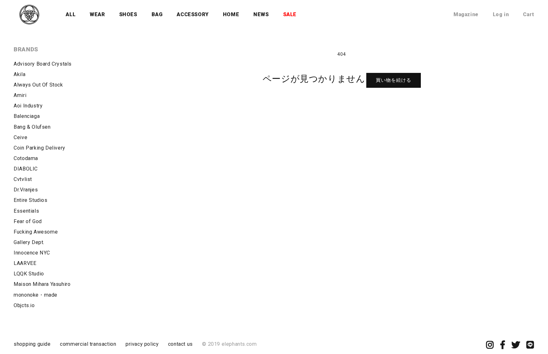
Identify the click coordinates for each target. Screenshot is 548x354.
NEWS (261, 14)
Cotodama (26, 158)
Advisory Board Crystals (43, 64)
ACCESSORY (192, 14)
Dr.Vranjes (26, 190)
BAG (157, 14)
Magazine (466, 14)
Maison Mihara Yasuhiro (42, 284)
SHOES (128, 14)
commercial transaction (88, 344)
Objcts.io (24, 305)
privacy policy (142, 344)
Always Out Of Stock (38, 85)
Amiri (20, 95)
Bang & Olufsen (32, 127)
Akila (19, 74)
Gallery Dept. (29, 242)
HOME (231, 14)
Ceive (20, 137)
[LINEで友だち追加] (530, 346)
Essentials (26, 211)
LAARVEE (25, 263)
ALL (70, 14)
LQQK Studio (29, 274)
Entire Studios (30, 200)
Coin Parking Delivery (39, 148)
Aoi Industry (28, 106)
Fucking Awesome (36, 232)
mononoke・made (35, 295)
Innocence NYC (32, 253)
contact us (180, 344)
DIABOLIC (26, 169)
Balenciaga (27, 116)
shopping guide (32, 344)
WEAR (97, 14)
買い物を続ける (393, 80)
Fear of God (28, 221)
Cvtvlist (23, 179)
